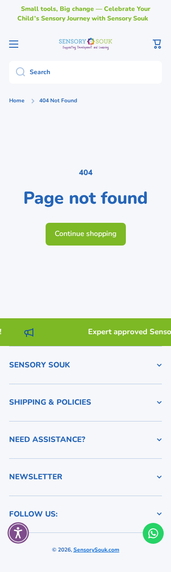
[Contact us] (153, 533)
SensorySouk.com (96, 549)
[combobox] (85, 72)
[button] (157, 44)
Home (17, 100)
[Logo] (85, 43)
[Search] (17, 72)
